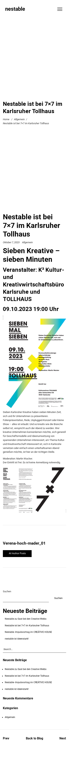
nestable (15, 9)
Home (6, 119)
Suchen (7, 591)
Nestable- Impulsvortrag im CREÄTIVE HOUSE (28, 632)
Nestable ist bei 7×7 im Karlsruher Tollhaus (27, 625)
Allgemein (19, 119)
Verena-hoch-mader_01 (24, 543)
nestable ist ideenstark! (17, 638)
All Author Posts (17, 553)
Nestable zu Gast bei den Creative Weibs (25, 619)
